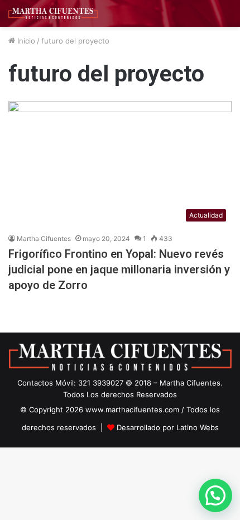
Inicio (25, 40)
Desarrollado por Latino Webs (168, 427)
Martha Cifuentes (44, 238)
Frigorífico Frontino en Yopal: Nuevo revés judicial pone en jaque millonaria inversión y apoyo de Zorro (119, 269)
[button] (215, 495)
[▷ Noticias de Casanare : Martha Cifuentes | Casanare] (53, 13)
